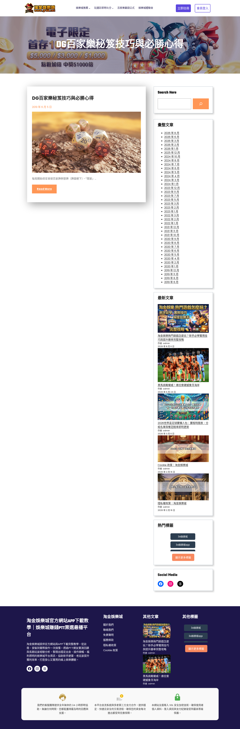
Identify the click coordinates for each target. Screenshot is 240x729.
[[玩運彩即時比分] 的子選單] (112, 8)
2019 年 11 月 (171, 274)
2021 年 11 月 (171, 231)
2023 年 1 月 (171, 211)
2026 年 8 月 (171, 133)
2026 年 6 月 (171, 137)
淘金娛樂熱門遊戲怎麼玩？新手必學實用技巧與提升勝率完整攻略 (182, 338)
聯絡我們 (108, 630)
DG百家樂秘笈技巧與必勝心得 (63, 98)
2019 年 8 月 (171, 278)
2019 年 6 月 (171, 282)
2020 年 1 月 (171, 266)
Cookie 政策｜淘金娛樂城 (173, 465)
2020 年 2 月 (171, 262)
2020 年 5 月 (171, 255)
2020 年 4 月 (171, 258)
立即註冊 (183, 8)
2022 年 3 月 (171, 215)
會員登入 (202, 8)
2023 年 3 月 (171, 204)
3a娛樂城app (183, 544)
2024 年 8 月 (171, 160)
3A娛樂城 (183, 536)
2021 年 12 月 (171, 227)
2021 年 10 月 (171, 235)
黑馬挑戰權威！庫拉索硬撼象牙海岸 (179, 385)
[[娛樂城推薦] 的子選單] (89, 8)
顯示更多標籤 (183, 557)
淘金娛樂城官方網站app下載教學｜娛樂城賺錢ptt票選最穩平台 (57, 628)
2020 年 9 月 (171, 239)
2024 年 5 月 (171, 172)
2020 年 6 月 (171, 251)
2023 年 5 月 (171, 200)
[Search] (201, 103)
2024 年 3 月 (171, 180)
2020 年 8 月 (171, 243)
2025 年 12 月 (172, 152)
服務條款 (108, 640)
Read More (44, 189)
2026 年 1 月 (171, 149)
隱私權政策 (109, 645)
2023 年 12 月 (172, 188)
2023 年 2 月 (171, 207)
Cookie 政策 (110, 650)
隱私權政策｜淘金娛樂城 (172, 503)
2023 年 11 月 (171, 192)
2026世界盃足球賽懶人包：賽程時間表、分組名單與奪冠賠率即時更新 (183, 425)
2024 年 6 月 (171, 168)
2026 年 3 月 (171, 141)
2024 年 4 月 (172, 176)
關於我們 (108, 625)
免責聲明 (108, 635)
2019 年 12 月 (171, 270)
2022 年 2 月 (171, 219)
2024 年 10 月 (172, 156)
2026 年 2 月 (171, 145)
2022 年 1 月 (171, 223)
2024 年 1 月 (171, 184)
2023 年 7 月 (171, 196)
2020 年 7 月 (171, 247)
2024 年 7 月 (171, 164)
